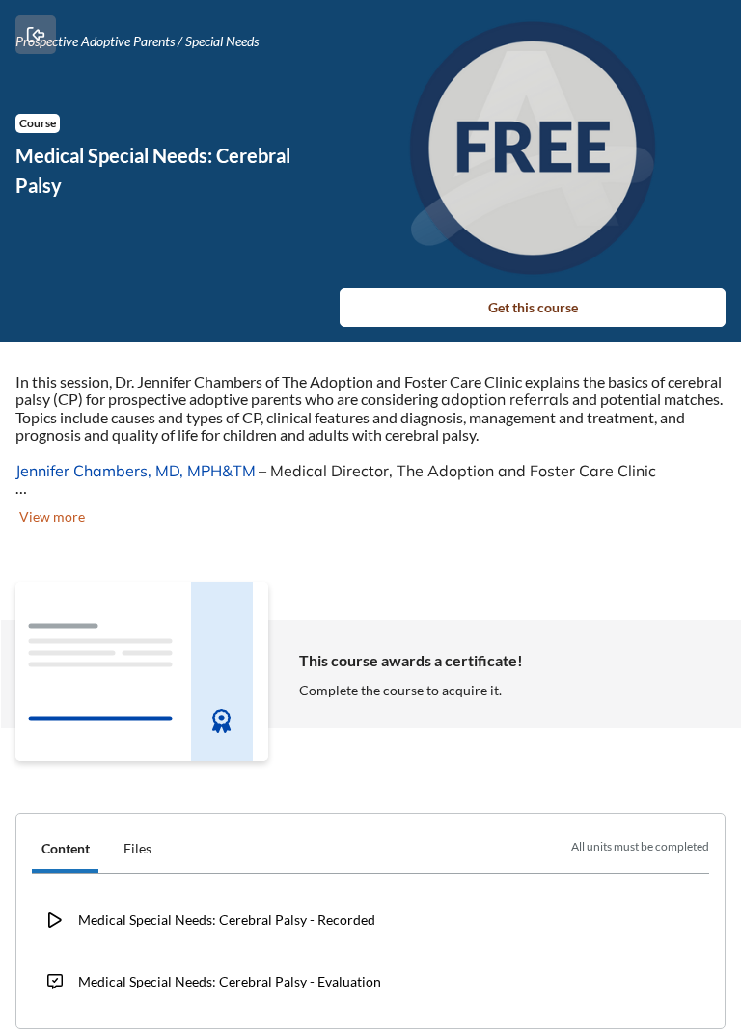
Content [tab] (65, 848)
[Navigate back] (35, 34)
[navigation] (370, 851)
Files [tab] (137, 848)
